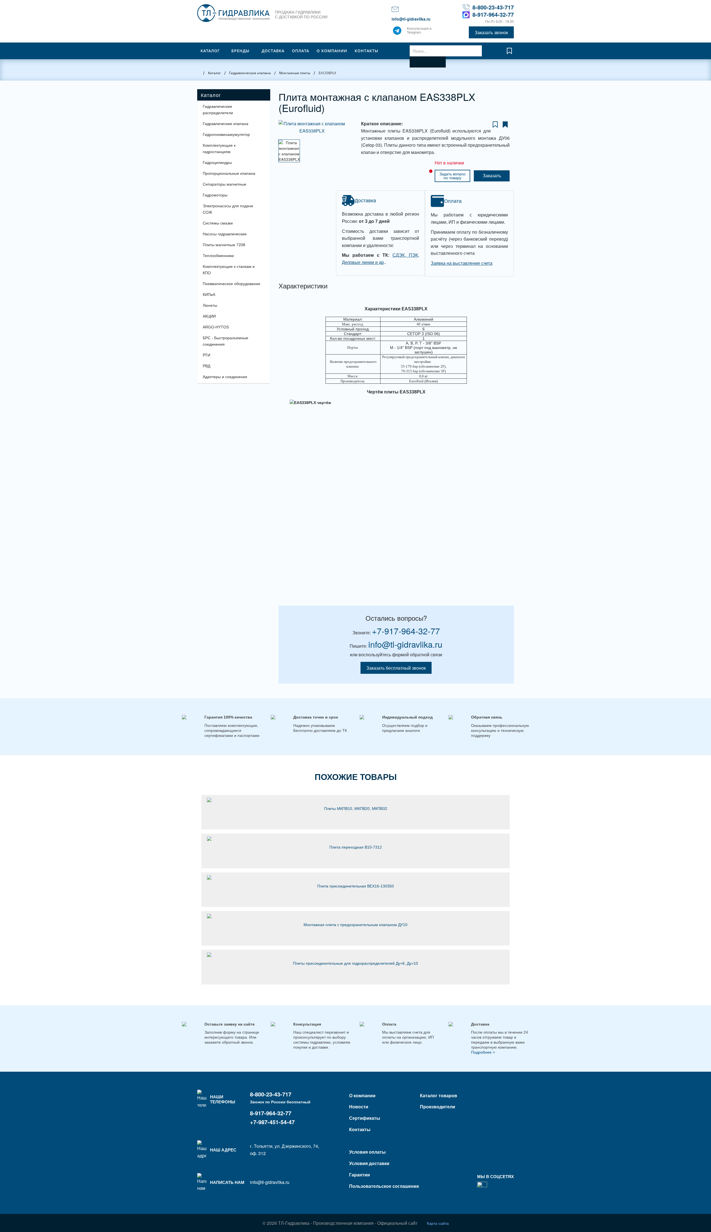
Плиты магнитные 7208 (224, 245)
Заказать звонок (491, 32)
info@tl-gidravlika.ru (411, 19)
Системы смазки (218, 223)
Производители (437, 1106)
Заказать (492, 175)
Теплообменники (218, 255)
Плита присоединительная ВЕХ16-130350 (355, 886)
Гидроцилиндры (217, 162)
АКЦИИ (209, 316)
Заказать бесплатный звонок (396, 668)
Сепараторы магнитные (224, 184)
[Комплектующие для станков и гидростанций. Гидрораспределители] (233, 13)
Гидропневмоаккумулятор (226, 134)
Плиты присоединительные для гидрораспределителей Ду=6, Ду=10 (355, 963)
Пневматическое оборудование (231, 283)
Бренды (240, 50)
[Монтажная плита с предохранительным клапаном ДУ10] (355, 916)
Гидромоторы (215, 195)
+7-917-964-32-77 (406, 631)
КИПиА (209, 294)
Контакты (366, 50)
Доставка (273, 50)
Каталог (210, 50)
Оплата (300, 50)
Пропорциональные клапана (229, 173)
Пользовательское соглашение (384, 1186)
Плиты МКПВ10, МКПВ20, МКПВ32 (355, 808)
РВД (206, 366)
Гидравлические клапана (225, 123)
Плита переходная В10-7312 (355, 847)
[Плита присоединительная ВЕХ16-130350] (355, 877)
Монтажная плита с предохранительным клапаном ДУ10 (355, 924)
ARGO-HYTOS (216, 327)
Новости (358, 1106)
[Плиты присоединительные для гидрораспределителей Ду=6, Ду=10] (355, 954)
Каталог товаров (438, 1095)
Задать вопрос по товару (452, 176)
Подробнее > (483, 1052)
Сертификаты (364, 1118)
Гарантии (359, 1174)
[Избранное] (509, 53)
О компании (332, 50)
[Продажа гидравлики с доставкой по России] (397, 32)
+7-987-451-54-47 (272, 1122)
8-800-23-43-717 (493, 7)
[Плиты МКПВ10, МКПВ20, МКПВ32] (355, 800)
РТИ (206, 355)
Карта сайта (438, 1223)
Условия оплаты (367, 1152)
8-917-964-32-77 (493, 14)
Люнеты (210, 305)
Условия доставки (369, 1163)
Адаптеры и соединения (225, 377)
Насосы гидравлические (225, 234)
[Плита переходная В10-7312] (355, 838)
